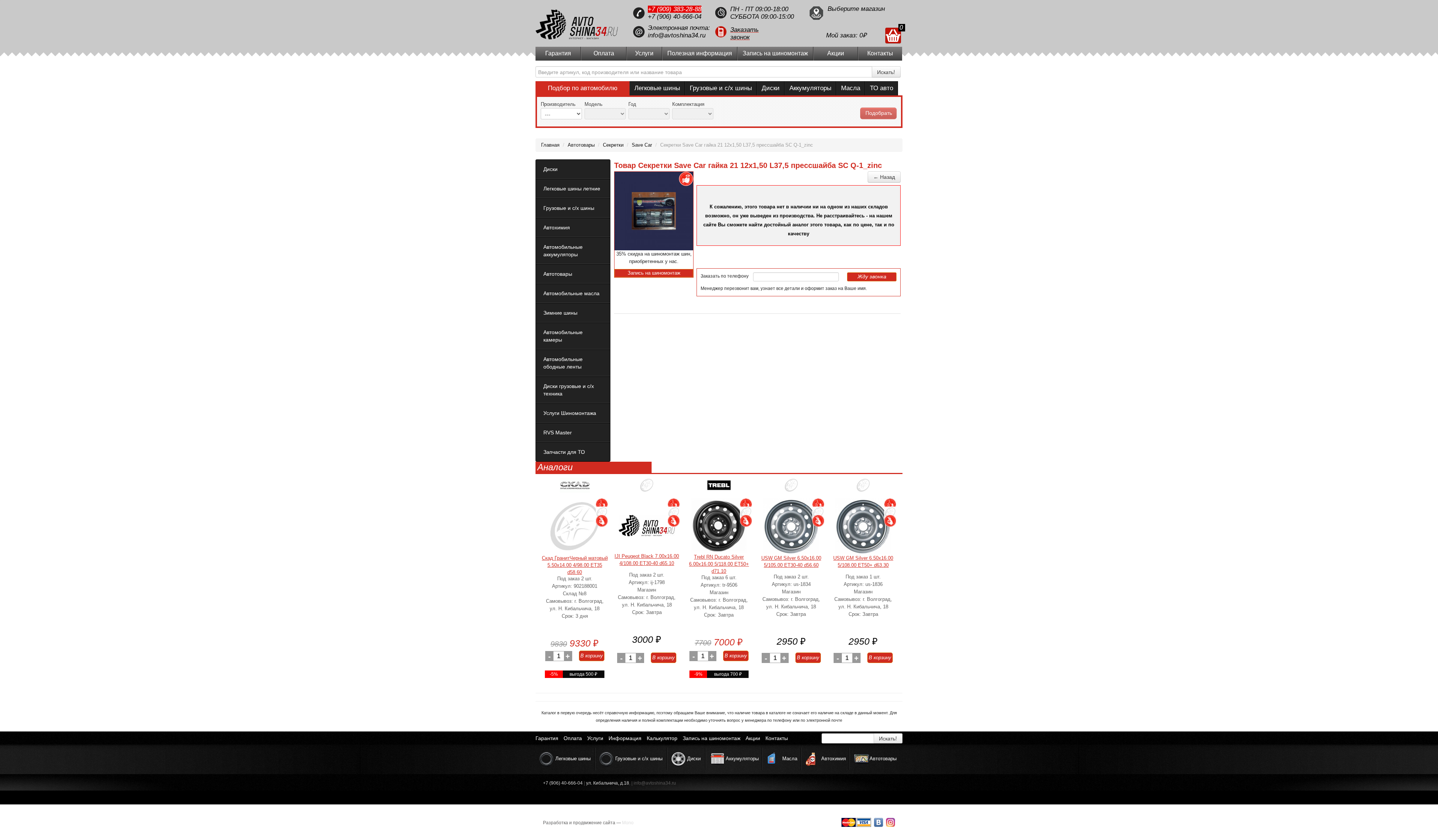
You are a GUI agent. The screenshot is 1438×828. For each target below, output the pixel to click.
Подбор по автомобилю (583, 88)
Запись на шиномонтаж (775, 53)
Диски (771, 88)
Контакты (880, 53)
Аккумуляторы (810, 88)
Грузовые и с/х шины (721, 88)
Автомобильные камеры (563, 336)
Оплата (604, 53)
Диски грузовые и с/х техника (568, 390)
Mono (628, 822)
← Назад (884, 177)
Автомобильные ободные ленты (563, 363)
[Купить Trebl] (719, 488)
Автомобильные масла (571, 293)
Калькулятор (662, 738)
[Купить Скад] (575, 488)
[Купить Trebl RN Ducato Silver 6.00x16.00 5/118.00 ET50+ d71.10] (719, 525)
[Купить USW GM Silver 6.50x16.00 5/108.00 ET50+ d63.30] (863, 526)
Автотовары (557, 274)
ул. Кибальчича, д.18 (607, 783)
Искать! (886, 72)
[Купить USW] (791, 488)
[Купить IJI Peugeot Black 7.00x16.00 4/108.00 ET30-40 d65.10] (647, 525)
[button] (758, 31)
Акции (835, 53)
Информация (625, 738)
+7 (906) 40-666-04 (674, 16)
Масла (850, 88)
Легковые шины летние (571, 189)
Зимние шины (560, 313)
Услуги (644, 53)
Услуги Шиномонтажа (569, 413)
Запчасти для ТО (564, 452)
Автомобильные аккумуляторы (563, 250)
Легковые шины (657, 88)
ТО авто (881, 88)
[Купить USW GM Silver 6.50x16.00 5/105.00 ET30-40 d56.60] (791, 526)
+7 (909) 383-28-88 (674, 9)
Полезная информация (699, 53)
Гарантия (558, 53)
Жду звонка (872, 276)
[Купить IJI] (646, 488)
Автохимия (556, 227)
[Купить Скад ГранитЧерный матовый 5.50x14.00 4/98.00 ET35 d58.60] (575, 526)
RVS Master (557, 433)
